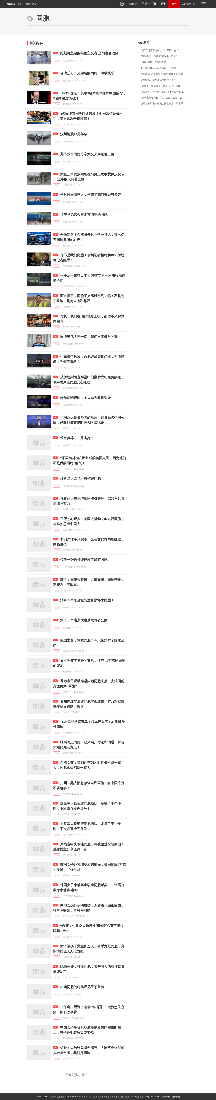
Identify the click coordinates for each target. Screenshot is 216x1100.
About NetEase (73, 1096)
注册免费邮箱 (188, 4)
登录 (174, 4)
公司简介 (86, 1096)
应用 (20, 4)
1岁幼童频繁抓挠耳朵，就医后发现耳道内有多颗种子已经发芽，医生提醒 (165, 97)
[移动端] (122, 3)
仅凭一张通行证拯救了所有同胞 (83, 559)
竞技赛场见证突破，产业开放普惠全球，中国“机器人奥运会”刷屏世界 (165, 50)
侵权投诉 (176, 1096)
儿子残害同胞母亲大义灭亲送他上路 (87, 154)
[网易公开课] (133, 3)
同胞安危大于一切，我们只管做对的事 (89, 336)
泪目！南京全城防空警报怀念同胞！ (87, 600)
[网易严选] (145, 3)
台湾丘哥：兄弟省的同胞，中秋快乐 (87, 73)
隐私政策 (125, 1096)
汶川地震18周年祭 (73, 134)
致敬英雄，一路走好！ (77, 438)
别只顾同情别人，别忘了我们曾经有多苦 (90, 194)
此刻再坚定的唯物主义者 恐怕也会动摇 (89, 53)
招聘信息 (105, 1096)
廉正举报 (166, 1096)
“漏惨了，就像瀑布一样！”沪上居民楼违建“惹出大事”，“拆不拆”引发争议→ (165, 86)
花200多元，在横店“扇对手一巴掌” (159, 56)
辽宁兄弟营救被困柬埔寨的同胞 (83, 214)
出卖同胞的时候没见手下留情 (82, 987)
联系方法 (95, 1096)
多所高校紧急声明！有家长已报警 (158, 68)
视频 (57, 61)
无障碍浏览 (31, 4)
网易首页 (11, 4)
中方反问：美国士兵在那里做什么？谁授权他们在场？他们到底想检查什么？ (165, 92)
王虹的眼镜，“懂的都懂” (153, 62)
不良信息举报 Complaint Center (145, 1096)
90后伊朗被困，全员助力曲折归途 (85, 397)
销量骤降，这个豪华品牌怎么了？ (158, 80)
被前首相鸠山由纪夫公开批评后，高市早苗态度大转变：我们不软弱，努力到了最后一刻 (165, 103)
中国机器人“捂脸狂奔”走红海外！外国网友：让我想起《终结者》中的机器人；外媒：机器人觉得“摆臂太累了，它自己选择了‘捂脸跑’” (165, 74)
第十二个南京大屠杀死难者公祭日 (85, 620)
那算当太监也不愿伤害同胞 (80, 478)
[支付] (155, 3)
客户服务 (115, 1096)
